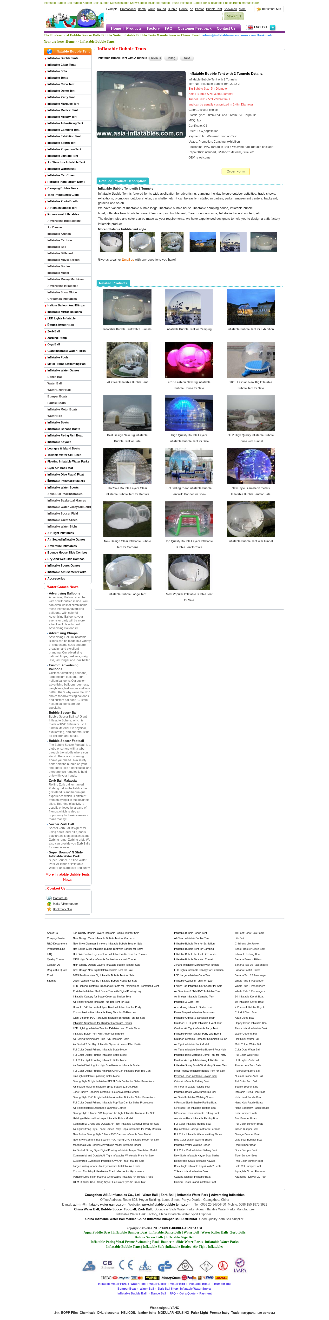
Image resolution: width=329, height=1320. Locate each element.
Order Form (236, 171)
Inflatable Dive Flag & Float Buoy (65, 475)
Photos (199, 9)
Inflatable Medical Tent (62, 110)
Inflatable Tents (57, 77)
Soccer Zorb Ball (61, 824)
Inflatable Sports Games (63, 565)
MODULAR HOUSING (173, 1312)
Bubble (172, 9)
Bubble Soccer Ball (60, 325)
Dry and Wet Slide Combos (66, 559)
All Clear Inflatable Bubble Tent (127, 382)
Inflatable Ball (56, 247)
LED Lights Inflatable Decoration (61, 319)
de (191, 9)
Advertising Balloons (64, 593)
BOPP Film (69, 1312)
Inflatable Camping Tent (63, 130)
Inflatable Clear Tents (61, 64)
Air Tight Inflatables (60, 533)
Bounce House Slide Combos (67, 552)
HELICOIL (128, 1312)
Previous (155, 58)
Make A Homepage (65, 903)
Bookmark (264, 35)
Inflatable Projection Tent (64, 149)
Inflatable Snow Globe (62, 292)
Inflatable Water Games (63, 370)
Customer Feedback (194, 28)
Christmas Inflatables (62, 299)
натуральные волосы (258, 1312)
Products (134, 28)
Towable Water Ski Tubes (64, 455)
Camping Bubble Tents (62, 188)
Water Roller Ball (59, 390)
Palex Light (199, 1312)
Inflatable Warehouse (61, 169)
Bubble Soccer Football (66, 741)
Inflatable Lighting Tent (62, 156)
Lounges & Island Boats (63, 448)
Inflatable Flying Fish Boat (65, 435)
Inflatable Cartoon (59, 240)
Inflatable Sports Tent (61, 143)
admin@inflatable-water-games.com (229, 35)
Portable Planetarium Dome (66, 182)
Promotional (128, 9)
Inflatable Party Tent (61, 97)
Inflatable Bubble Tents (97, 41)
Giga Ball (53, 344)
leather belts (147, 1312)
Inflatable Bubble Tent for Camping (189, 329)
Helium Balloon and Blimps (66, 305)
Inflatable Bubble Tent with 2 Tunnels (127, 329)
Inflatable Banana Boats (63, 429)
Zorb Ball (53, 331)
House (183, 9)
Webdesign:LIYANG (164, 1308)
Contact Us (226, 28)
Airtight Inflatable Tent (62, 208)
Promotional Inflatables (63, 214)
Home (116, 28)
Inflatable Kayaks (59, 442)
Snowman (230, 9)
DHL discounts (108, 1312)
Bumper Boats (57, 396)
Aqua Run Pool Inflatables (65, 494)
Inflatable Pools (57, 357)
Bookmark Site (271, 9)
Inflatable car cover (61, 175)
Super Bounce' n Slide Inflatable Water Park (66, 854)
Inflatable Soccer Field (62, 513)
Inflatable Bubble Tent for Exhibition (251, 329)
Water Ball (54, 383)
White (151, 9)
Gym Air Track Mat (60, 468)
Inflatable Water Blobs (62, 526)
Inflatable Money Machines (65, 279)
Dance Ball (54, 377)
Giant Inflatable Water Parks (66, 351)
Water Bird (54, 416)
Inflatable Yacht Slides (62, 520)
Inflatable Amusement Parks (66, 572)
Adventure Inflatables (62, 546)
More (242, 9)
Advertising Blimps (63, 633)
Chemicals (87, 1312)
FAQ (168, 28)
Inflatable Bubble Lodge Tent (127, 594)
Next (187, 58)
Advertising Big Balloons (64, 221)
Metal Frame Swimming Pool (66, 364)
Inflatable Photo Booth (62, 201)
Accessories (56, 578)
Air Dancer (54, 227)
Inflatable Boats (58, 422)
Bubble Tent (214, 9)
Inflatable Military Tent (62, 117)
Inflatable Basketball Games (66, 500)
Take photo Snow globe (63, 195)
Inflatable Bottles (59, 266)
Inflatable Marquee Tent (63, 104)
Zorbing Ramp (57, 338)
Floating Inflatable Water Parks (68, 461)
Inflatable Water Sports (63, 487)
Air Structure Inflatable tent (66, 162)
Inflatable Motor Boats (62, 409)
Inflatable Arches (59, 234)
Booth (142, 9)
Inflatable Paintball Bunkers (66, 481)
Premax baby (219, 1312)
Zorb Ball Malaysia (63, 780)
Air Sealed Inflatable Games (66, 539)
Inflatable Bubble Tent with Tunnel (251, 541)
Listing (171, 58)
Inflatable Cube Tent (60, 84)
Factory (153, 28)
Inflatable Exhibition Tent (64, 136)
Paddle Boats (56, 403)
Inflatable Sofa (57, 71)
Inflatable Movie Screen (63, 260)
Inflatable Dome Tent (61, 90)
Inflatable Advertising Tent (65, 123)
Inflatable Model (58, 273)
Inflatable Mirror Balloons (64, 312)
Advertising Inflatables (62, 286)
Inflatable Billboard (60, 253)
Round (161, 9)
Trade (235, 1312)
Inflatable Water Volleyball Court (69, 507)
